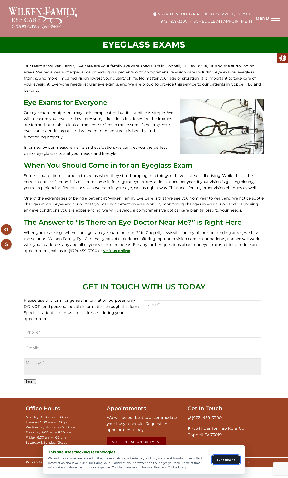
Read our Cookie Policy (170, 467)
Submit (30, 381)
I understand (226, 459)
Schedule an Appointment (223, 21)
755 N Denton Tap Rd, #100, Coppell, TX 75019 (205, 14)
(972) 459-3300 (173, 21)
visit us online (116, 251)
